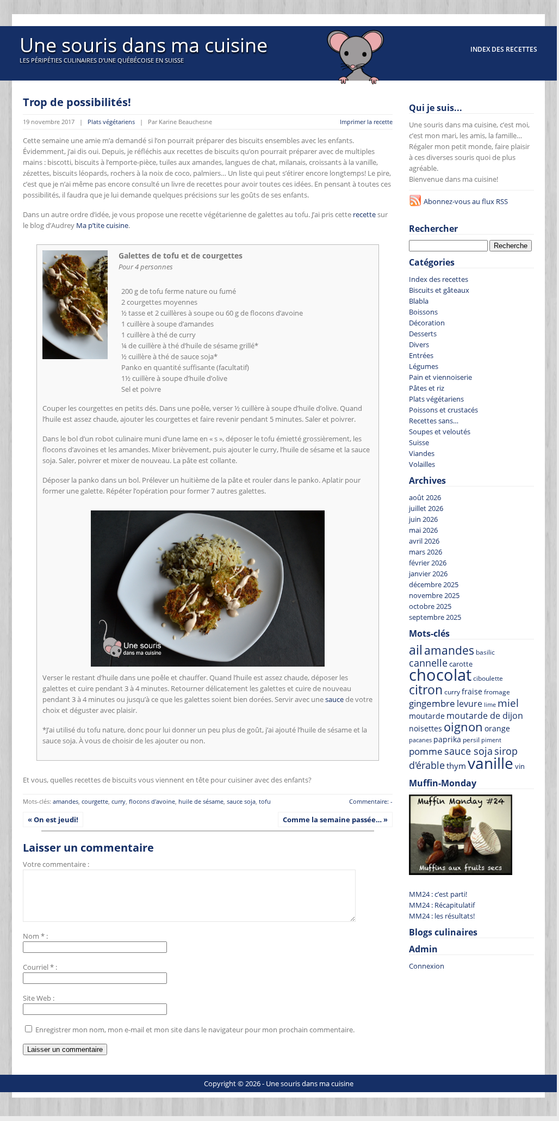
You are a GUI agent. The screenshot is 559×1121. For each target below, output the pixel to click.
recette (364, 214)
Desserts (423, 333)
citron (426, 689)
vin (520, 766)
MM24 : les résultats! (442, 916)
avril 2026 (424, 541)
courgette (95, 801)
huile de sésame (200, 801)
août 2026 (425, 497)
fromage (497, 692)
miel (508, 702)
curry (118, 801)
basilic (485, 652)
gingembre (432, 703)
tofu (265, 801)
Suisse (419, 442)
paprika (447, 739)
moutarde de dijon (484, 716)
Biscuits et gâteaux (439, 290)
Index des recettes (503, 49)
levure (469, 704)
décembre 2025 (433, 584)
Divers (419, 344)
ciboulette (488, 678)
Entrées (421, 355)
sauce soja (241, 801)
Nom (31, 936)
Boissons (423, 312)
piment (491, 740)
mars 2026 (425, 552)
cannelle (428, 662)
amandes (65, 801)
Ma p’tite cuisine (102, 225)
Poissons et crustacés (443, 410)
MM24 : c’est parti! (438, 894)
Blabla (418, 301)
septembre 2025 (435, 617)
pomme (426, 751)
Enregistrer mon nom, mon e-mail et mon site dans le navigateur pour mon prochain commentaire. (195, 1029)
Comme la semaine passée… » (335, 819)
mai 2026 (423, 530)
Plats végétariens (111, 122)
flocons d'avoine (152, 801)
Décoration (427, 323)
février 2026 (427, 563)
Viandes (421, 453)
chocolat (440, 675)
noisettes (425, 728)
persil (471, 739)
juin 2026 (423, 519)
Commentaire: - (371, 801)
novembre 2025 (434, 595)
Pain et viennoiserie (440, 377)
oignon (463, 726)
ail (416, 650)
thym (456, 765)
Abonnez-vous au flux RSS (466, 201)
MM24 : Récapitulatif (442, 905)
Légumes (423, 366)
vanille (490, 763)
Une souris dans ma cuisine (144, 45)
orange (497, 728)
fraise (472, 691)
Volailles (422, 464)
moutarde (427, 716)
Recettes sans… (433, 421)
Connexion (426, 966)
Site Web (37, 998)
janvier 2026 (428, 573)
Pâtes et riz (426, 388)
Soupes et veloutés (439, 431)
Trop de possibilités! (77, 102)
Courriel (35, 967)
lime (490, 704)
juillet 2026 (426, 508)
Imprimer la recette (366, 122)
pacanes (420, 740)
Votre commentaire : (56, 864)
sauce (334, 699)
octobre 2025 (430, 606)
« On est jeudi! (53, 819)
